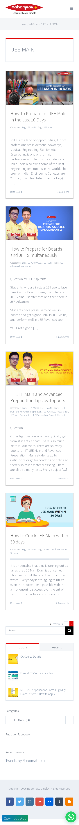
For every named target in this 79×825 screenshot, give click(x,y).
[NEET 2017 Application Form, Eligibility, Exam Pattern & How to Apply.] (13, 690)
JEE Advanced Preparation (55, 411)
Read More (15, 191)
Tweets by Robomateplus (26, 760)
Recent (56, 647)
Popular (23, 647)
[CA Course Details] (13, 657)
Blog (23, 127)
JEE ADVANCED (34, 262)
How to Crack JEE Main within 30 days (39, 538)
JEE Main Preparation (20, 415)
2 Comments (62, 336)
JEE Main (48, 127)
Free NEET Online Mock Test (37, 673)
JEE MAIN (31, 127)
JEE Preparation (40, 415)
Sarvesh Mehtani (57, 415)
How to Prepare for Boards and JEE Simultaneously (36, 252)
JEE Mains (26, 266)
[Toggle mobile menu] (71, 8)
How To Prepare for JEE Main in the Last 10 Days (38, 116)
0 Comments (62, 603)
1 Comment (63, 191)
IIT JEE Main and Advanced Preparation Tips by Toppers (37, 397)
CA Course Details (30, 656)
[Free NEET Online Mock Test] (13, 674)
